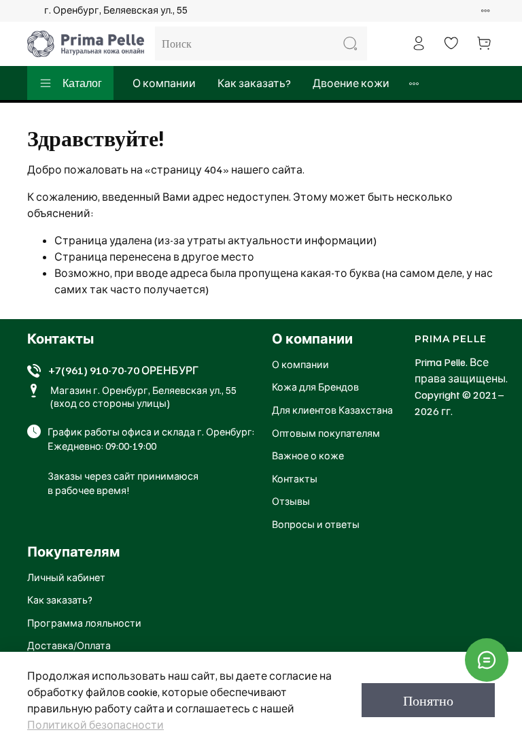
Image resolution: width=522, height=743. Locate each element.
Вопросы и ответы (316, 524)
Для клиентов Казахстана (332, 409)
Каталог (82, 83)
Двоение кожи (351, 83)
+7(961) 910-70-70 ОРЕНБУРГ (123, 370)
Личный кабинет (66, 577)
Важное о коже (308, 455)
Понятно (428, 700)
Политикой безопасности (95, 724)
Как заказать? (254, 83)
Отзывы (291, 501)
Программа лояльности (84, 622)
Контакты (294, 478)
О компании (164, 83)
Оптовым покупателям (326, 433)
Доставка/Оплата (69, 645)
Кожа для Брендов (315, 386)
